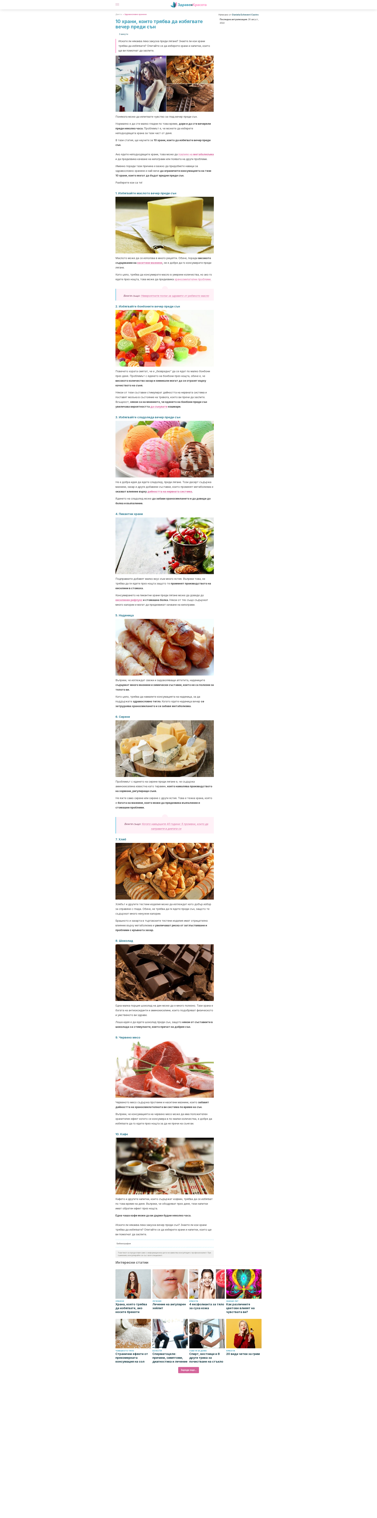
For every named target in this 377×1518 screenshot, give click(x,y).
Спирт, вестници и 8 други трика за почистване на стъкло (206, 1357)
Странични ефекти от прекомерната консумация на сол (131, 1357)
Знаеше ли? (232, 1301)
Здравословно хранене (135, 14)
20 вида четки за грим (243, 1354)
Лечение (157, 1301)
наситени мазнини (149, 262)
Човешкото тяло (124, 1351)
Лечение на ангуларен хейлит (169, 1306)
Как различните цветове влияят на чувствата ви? (240, 1308)
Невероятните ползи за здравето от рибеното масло (175, 295)
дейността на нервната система (169, 491)
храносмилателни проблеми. (193, 279)
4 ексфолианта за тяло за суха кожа (206, 1306)
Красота (193, 1301)
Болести (157, 1351)
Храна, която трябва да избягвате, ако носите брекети (131, 1308)
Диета (118, 14)
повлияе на (196, 154)
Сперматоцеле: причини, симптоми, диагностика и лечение (169, 1357)
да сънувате (158, 406)
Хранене (119, 1301)
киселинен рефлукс (128, 600)
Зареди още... (188, 1370)
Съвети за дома (198, 1351)
